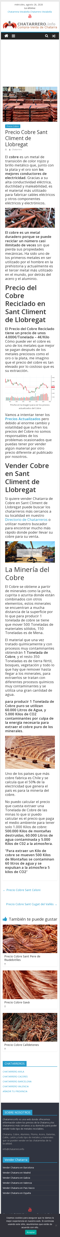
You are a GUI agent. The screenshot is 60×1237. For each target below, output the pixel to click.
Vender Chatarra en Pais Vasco (19, 1187)
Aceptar (31, 1232)
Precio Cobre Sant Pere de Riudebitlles (22, 958)
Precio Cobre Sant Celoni (21, 890)
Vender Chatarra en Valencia (17, 1182)
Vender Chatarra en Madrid (17, 1172)
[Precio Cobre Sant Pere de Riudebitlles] (30, 926)
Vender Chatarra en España (17, 1193)
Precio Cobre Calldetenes (21, 1045)
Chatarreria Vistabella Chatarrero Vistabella (30, 11)
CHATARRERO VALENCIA (16, 1086)
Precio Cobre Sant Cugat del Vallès (31, 904)
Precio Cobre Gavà (17, 1002)
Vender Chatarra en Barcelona (18, 1167)
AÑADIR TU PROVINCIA (15, 1091)
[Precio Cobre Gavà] (30, 972)
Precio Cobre (13, 126)
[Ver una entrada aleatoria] (53, 35)
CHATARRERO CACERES (15, 1076)
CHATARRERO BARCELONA (17, 1081)
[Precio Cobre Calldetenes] (30, 1015)
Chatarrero (17, 149)
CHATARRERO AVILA (13, 1071)
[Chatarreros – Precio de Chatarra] (6, 35)
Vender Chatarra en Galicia (16, 1177)
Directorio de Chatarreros (26, 519)
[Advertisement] (30, 60)
